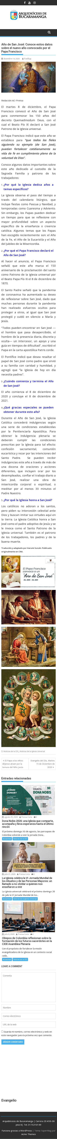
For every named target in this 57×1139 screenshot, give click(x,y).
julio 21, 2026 (9, 874)
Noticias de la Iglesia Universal (32, 751)
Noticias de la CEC (11, 751)
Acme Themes (28, 1134)
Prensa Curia (26, 817)
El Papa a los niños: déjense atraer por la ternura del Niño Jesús (12, 764)
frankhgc (27, 58)
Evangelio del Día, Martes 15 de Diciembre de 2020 (43, 764)
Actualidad (7, 839)
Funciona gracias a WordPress (17, 1130)
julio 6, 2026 (9, 934)
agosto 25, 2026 (11, 817)
